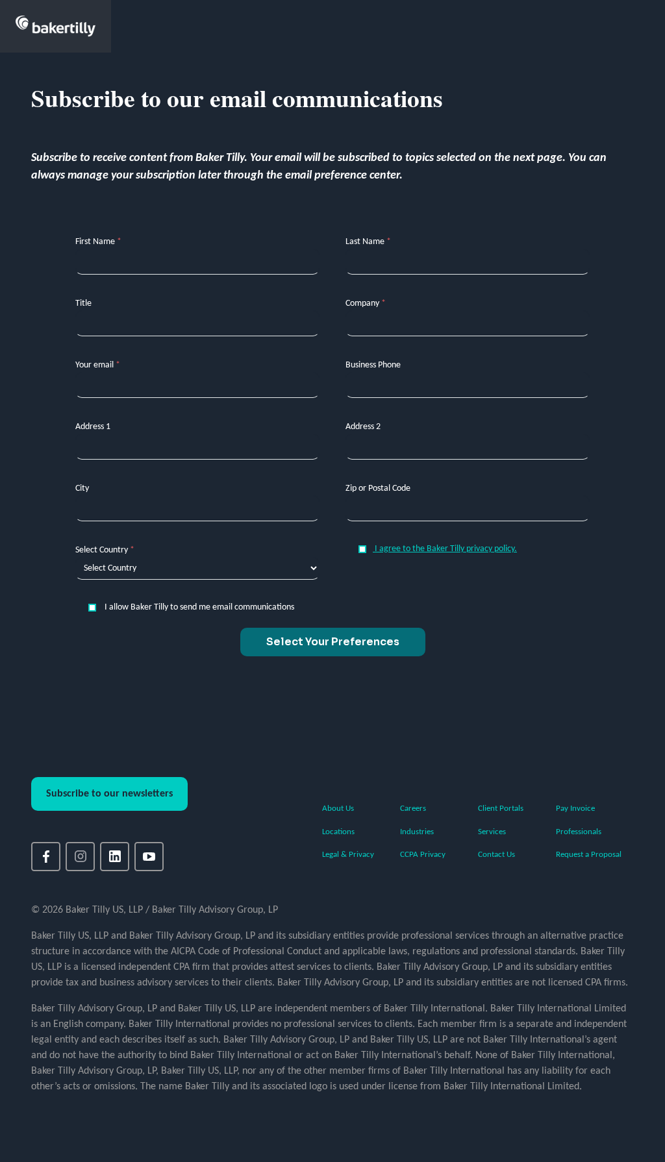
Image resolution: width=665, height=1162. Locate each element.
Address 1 (92, 427)
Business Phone (373, 365)
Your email (97, 365)
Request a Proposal (588, 854)
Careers (413, 808)
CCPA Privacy (422, 854)
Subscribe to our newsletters (109, 794)
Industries (417, 832)
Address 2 (363, 427)
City (82, 488)
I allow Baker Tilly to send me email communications (198, 607)
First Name (98, 242)
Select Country (104, 550)
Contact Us (496, 854)
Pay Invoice (575, 808)
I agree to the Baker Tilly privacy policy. (445, 549)
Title (83, 303)
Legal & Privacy (348, 854)
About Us (338, 808)
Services (492, 832)
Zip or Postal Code (377, 488)
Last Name (368, 242)
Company (365, 303)
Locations (338, 832)
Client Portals (500, 808)
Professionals (578, 832)
